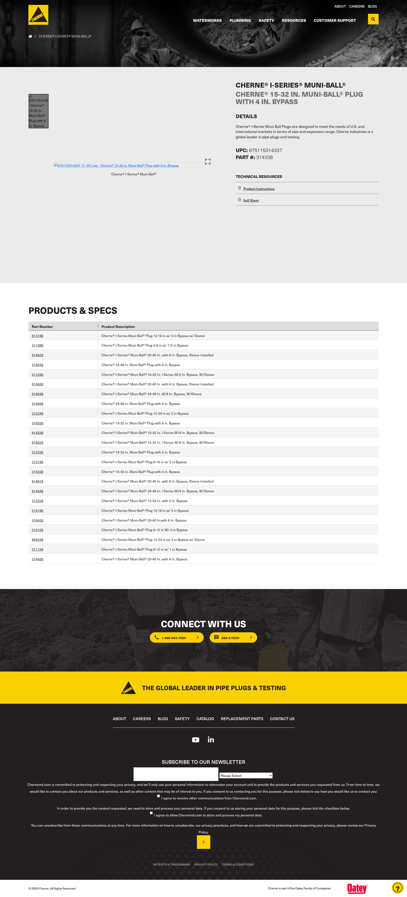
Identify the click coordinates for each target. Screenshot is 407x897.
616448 (37, 393)
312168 (37, 461)
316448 (37, 364)
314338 (37, 471)
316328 (37, 422)
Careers (357, 6)
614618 (37, 481)
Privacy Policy (206, 864)
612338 (37, 374)
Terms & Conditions (238, 864)
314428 (37, 558)
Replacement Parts (242, 718)
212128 (37, 529)
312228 (37, 500)
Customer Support (335, 20)
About (340, 6)
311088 (37, 345)
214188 (37, 510)
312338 (37, 452)
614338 (37, 432)
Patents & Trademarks (171, 864)
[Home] (38, 15)
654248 (37, 539)
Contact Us (282, 718)
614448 (37, 490)
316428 (37, 520)
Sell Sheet (251, 200)
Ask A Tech (230, 638)
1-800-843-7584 (174, 638)
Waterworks (207, 20)
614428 (37, 383)
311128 (37, 549)
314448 (37, 403)
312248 (37, 413)
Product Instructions (259, 188)
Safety (266, 20)
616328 (37, 442)
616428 (37, 354)
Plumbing (240, 20)
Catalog (205, 718)
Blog (372, 6)
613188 (37, 335)
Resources (294, 20)
